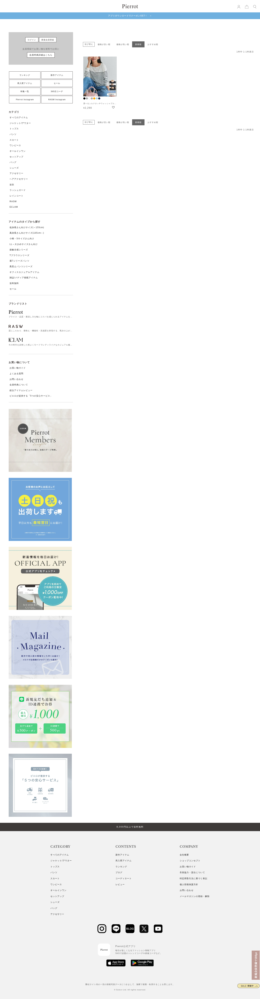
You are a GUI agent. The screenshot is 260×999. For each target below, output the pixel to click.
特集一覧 (25, 91)
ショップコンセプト (190, 860)
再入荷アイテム (24, 83)
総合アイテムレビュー (21, 390)
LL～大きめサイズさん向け (24, 244)
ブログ (118, 872)
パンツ (13, 134)
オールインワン (18, 151)
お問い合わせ (16, 379)
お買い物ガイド (18, 368)
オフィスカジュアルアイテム (24, 272)
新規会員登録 (47, 40)
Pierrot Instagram (25, 99)
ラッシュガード (18, 190)
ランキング (24, 75)
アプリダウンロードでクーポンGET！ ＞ (130, 15)
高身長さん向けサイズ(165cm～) (27, 233)
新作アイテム (57, 75)
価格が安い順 (104, 44)
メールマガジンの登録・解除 (195, 896)
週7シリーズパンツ (19, 261)
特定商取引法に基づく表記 (193, 878)
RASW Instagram (57, 99)
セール (57, 83)
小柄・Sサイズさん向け (22, 238)
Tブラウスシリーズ (19, 255)
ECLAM (14, 207)
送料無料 (14, 283)
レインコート (16, 196)
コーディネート (123, 878)
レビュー (120, 884)
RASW (13, 201)
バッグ (13, 162)
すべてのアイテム (19, 117)
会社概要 (184, 855)
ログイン (32, 40)
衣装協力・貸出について (192, 872)
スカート (14, 140)
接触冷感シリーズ (19, 249)
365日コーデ (57, 91)
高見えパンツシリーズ (21, 266)
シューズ (14, 168)
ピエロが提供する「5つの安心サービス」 (31, 396)
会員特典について (19, 384)
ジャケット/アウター (20, 123)
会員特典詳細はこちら (40, 55)
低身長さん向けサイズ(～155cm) (27, 227)
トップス (14, 128)
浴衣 (12, 184)
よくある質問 (16, 373)
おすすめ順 (153, 44)
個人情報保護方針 (189, 884)
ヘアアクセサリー (19, 179)
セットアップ (16, 157)
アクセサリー (16, 173)
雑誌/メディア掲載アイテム (24, 277)
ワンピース (15, 145)
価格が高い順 (122, 44)
